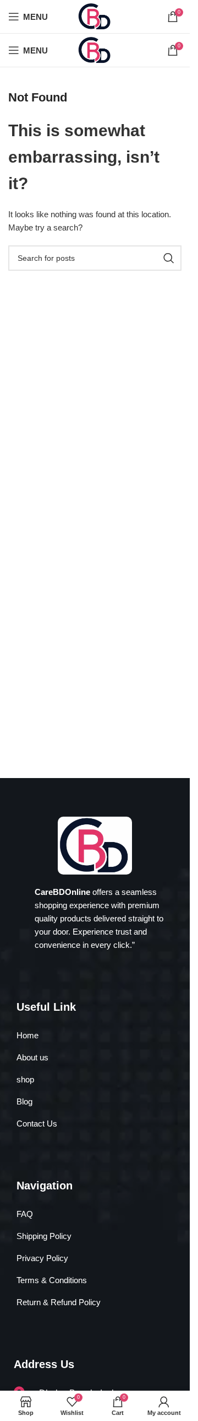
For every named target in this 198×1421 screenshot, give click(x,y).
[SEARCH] (169, 258)
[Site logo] (95, 15)
